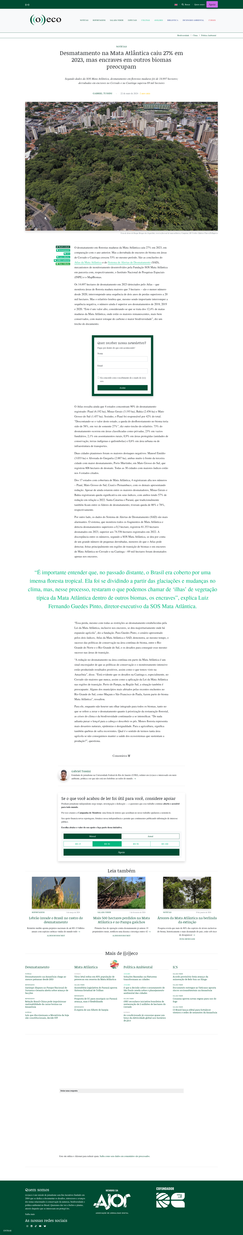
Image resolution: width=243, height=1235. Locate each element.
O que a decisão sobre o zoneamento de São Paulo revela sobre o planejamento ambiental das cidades (144, 990)
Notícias (84, 20)
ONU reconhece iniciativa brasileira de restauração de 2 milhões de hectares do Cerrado (145, 1004)
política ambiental (63, 260)
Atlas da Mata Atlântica (88, 262)
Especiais (132, 20)
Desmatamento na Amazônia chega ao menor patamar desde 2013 (45, 978)
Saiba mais (30, 1214)
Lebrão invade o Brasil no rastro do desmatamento (56, 920)
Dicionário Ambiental (193, 20)
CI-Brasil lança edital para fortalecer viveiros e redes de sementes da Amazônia (195, 1011)
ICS (68, 253)
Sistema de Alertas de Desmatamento (129, 262)
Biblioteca (172, 20)
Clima (195, 35)
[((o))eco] (46, 20)
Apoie (212, 4)
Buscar (187, 4)
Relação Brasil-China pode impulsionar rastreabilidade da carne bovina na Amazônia (45, 1004)
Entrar (7, 1230)
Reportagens (99, 20)
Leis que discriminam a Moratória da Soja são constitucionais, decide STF (47, 1016)
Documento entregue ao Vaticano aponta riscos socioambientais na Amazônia (194, 989)
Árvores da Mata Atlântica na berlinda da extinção (187, 920)
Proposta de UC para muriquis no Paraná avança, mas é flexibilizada (95, 1000)
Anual (150, 836)
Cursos (212, 20)
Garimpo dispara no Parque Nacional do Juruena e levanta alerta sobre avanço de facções (46, 990)
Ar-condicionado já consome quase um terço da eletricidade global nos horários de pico (145, 1017)
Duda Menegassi (187, 939)
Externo (127, 1012)
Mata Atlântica (64, 264)
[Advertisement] (195, 578)
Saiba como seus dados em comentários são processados (124, 1156)
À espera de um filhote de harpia (91, 1009)
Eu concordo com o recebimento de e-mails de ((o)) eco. (123, 379)
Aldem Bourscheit (56, 935)
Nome (100, 353)
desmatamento (64, 250)
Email (100, 365)
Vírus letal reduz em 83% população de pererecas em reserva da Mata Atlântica (95, 978)
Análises (158, 20)
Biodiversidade (183, 35)
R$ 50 (136, 843)
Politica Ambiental (208, 35)
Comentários (120, 756)
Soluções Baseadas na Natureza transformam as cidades (140, 978)
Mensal (92, 836)
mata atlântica (64, 257)
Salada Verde (116, 20)
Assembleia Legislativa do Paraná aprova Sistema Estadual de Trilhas (95, 989)
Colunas (145, 20)
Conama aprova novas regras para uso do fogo (194, 1000)
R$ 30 (107, 843)
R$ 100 (165, 843)
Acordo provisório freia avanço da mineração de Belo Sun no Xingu (190, 978)
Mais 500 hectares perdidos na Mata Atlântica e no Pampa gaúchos (121, 920)
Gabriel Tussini (102, 93)
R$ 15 (78, 843)
